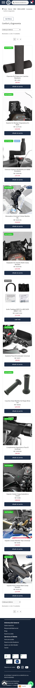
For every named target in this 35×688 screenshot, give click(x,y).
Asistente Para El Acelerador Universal (17, 356)
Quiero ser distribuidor (11, 645)
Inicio (5, 9)
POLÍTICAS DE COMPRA (12, 683)
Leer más (17, 319)
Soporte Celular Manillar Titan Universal (17, 540)
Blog (5, 631)
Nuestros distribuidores (11, 642)
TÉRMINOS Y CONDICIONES (13, 685)
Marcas (10, 9)
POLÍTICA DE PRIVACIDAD (12, 681)
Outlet (6, 648)
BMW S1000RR (21, 9)
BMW (14, 9)
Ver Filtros (8, 19)
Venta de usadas (9, 639)
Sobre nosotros (9, 625)
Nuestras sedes (9, 634)
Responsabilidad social (11, 628)
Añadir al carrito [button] (17, 86)
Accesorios (29, 9)
